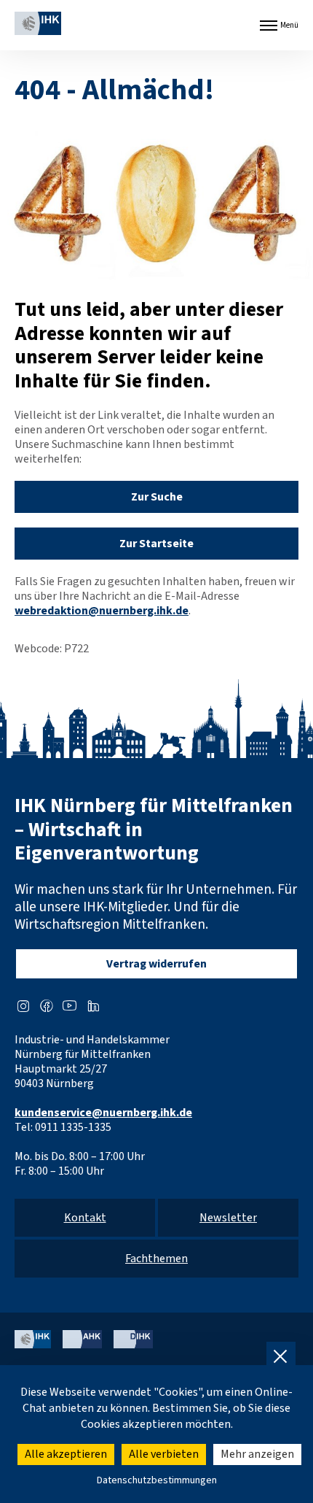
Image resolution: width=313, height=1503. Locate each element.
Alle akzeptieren (66, 1454)
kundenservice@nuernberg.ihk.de (103, 1113)
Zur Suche (157, 497)
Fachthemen (156, 1258)
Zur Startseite (156, 544)
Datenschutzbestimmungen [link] (157, 1480)
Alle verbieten (164, 1454)
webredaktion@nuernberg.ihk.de (102, 611)
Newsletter (228, 1217)
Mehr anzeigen (257, 1454)
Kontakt (85, 1217)
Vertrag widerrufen (156, 964)
